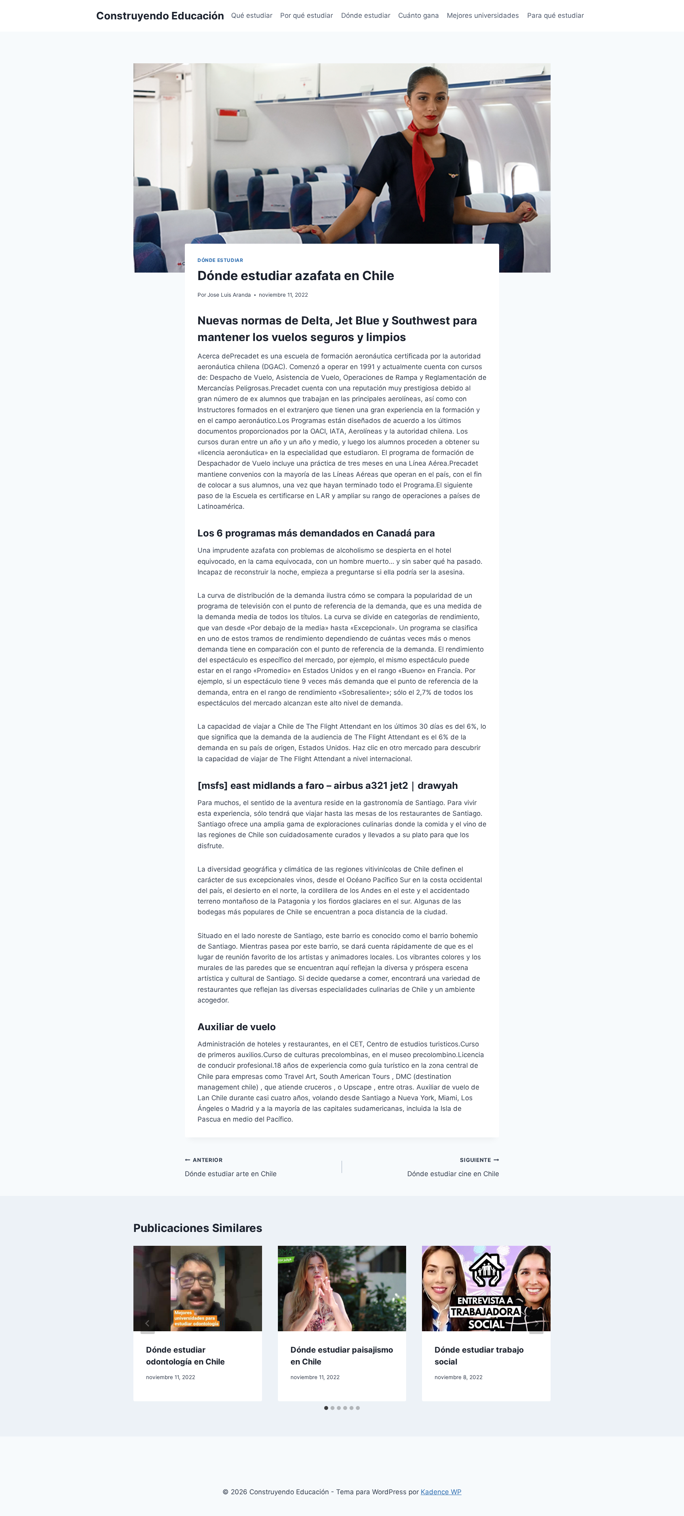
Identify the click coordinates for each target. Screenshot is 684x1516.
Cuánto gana (418, 15)
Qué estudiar (251, 15)
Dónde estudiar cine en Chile (453, 1167)
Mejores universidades (483, 15)
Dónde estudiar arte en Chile (231, 1167)
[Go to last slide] (148, 1323)
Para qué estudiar (555, 15)
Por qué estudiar (306, 15)
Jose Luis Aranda (229, 295)
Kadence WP (441, 1492)
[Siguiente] (536, 1323)
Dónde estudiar (365, 15)
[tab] (326, 1408)
